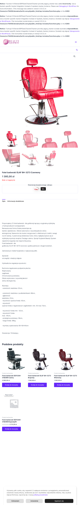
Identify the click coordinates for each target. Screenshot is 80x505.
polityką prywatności (40, 495)
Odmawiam (15, 501)
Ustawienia (34, 501)
